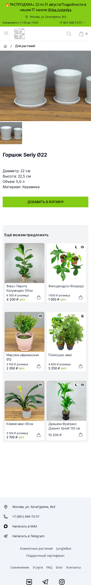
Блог (59, 567)
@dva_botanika (59, 9)
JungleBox (63, 548)
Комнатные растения (36, 548)
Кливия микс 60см (19, 424)
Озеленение (19, 567)
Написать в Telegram (28, 536)
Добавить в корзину (45, 202)
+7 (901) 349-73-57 (25, 516)
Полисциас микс (60, 355)
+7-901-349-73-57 (70, 22)
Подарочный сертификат (45, 555)
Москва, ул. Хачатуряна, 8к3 (48, 17)
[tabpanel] (45, 86)
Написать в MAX (24, 526)
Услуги (38, 567)
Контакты (73, 567)
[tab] (11, 133)
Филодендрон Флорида (65, 286)
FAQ (49, 567)
